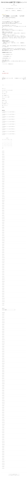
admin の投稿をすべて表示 (5, 73)
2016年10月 (3, 281)
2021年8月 (3, 183)
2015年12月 (3, 298)
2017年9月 (3, 262)
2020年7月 (3, 205)
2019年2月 (3, 397)
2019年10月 (3, 220)
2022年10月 (3, 159)
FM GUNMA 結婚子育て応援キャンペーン (14, 3)
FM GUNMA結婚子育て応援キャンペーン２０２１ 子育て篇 (13, 8)
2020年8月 (3, 203)
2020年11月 (3, 198)
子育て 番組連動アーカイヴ (5, 95)
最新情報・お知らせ (4, 14)
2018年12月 (3, 237)
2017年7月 (3, 429)
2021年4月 (3, 353)
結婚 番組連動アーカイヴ (5, 103)
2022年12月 (3, 156)
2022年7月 (3, 164)
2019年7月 (3, 225)
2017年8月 (3, 264)
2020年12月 (3, 196)
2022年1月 (3, 174)
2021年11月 (3, 178)
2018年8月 (3, 244)
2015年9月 (3, 303)
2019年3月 (3, 232)
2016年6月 (3, 451)
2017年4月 (3, 271)
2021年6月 (3, 186)
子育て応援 (3, 98)
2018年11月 (3, 402)
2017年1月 (3, 276)
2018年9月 (3, 242)
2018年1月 (3, 419)
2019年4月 (3, 230)
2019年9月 (3, 222)
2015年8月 (3, 468)
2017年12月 (3, 257)
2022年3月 (3, 171)
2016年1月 (3, 296)
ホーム (4, 8)
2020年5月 (3, 208)
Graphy (15, 475)
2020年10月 (3, 200)
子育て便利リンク (14, 10)
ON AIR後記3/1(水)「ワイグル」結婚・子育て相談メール (8, 119)
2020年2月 (3, 213)
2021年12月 (3, 176)
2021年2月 (3, 193)
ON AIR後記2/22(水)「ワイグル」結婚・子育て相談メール (8, 121)
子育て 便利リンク (4, 93)
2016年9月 (3, 446)
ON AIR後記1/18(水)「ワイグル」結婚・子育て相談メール (8, 133)
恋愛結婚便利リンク (19, 10)
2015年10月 (3, 301)
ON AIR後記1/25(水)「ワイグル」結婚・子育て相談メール (8, 131)
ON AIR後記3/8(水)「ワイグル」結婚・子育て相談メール (8, 116)
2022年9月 (3, 161)
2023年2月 (3, 152)
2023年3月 (3, 314)
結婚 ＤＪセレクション (5, 105)
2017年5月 (3, 269)
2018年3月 (3, 252)
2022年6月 (3, 166)
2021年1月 (3, 358)
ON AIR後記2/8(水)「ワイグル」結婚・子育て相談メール (8, 126)
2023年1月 (3, 154)
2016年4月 (3, 291)
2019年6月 (3, 227)
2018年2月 (3, 254)
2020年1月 (3, 215)
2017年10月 (3, 424)
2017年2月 (3, 274)
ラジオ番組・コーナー (7, 10)
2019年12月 (3, 380)
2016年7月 (3, 286)
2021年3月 (3, 191)
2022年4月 (3, 169)
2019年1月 (3, 235)
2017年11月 (3, 259)
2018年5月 (3, 249)
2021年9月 (3, 181)
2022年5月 (3, 331)
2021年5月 (3, 188)
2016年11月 (3, 279)
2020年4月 (3, 210)
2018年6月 (3, 247)
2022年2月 (3, 336)
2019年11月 (3, 218)
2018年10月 (3, 240)
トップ (23, 8)
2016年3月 (3, 293)
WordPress (12, 475)
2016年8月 (3, 284)
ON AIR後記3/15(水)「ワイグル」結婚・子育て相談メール (8, 114)
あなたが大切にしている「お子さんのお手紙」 (7, 90)
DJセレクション (4, 88)
